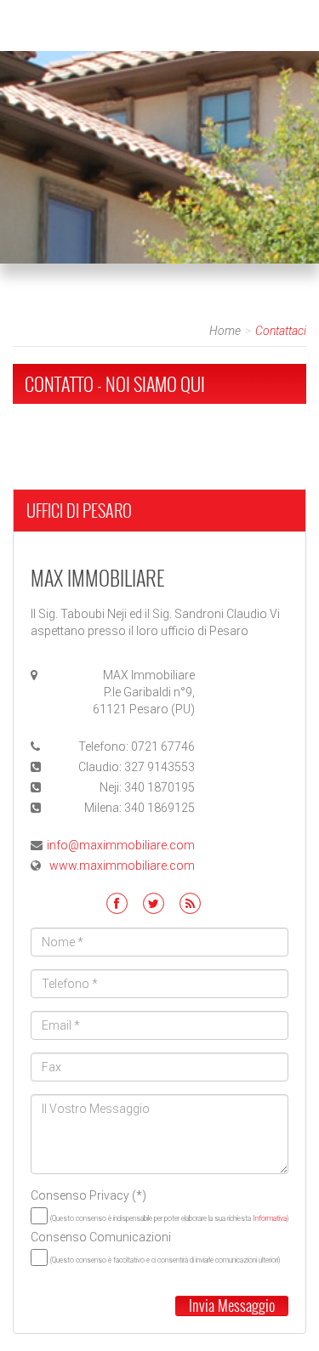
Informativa (270, 1218)
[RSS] (190, 903)
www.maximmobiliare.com (122, 865)
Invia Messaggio (232, 1306)
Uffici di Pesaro (79, 510)
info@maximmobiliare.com (121, 845)
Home (225, 331)
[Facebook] (117, 903)
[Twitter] (153, 903)
